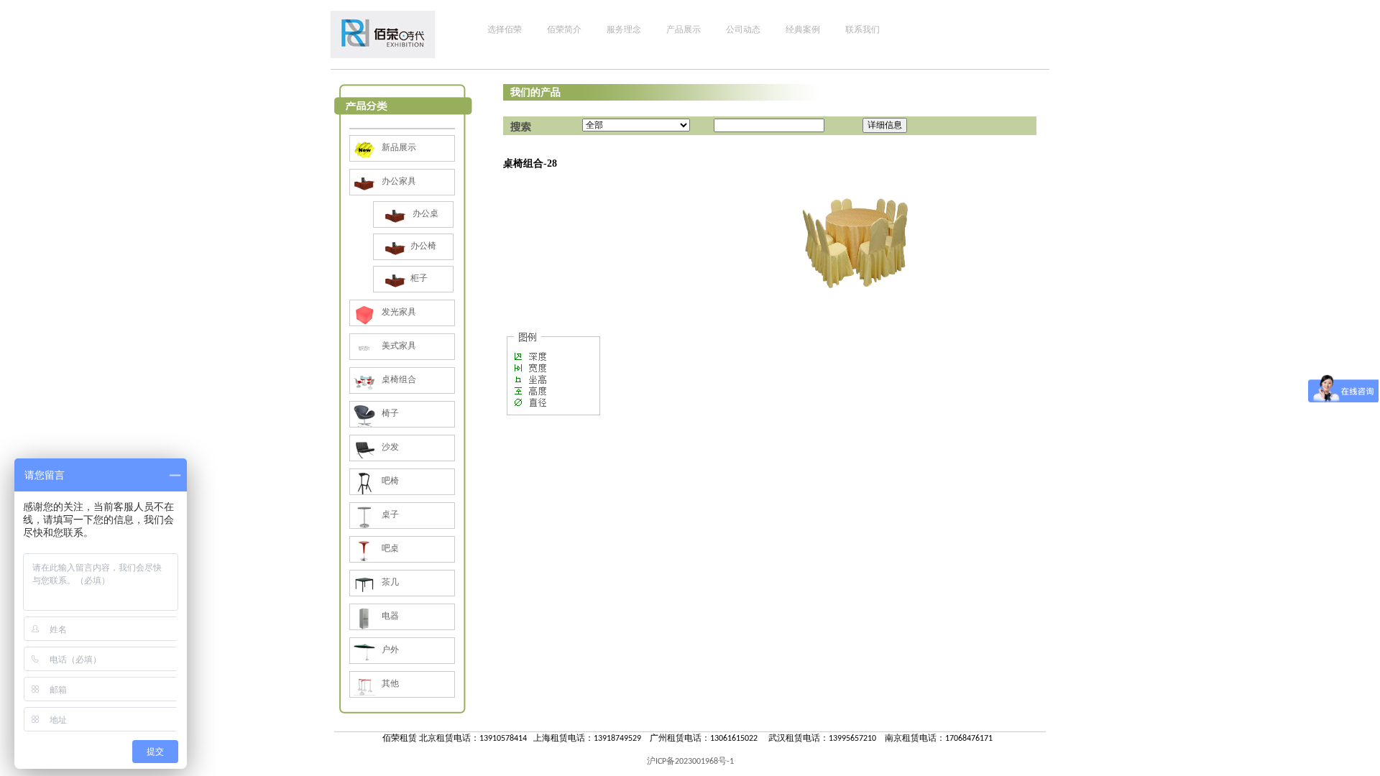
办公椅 (423, 246)
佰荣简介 (564, 29)
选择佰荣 (504, 29)
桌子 (389, 514)
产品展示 (683, 29)
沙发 (389, 447)
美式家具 (398, 346)
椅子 (389, 413)
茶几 (389, 582)
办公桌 (424, 213)
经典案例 (803, 29)
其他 (389, 683)
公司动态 (743, 29)
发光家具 (398, 312)
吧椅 (389, 481)
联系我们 (862, 29)
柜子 (419, 278)
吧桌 (389, 548)
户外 (389, 650)
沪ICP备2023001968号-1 (690, 761)
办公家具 (398, 181)
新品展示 (398, 147)
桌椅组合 (398, 379)
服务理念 (624, 29)
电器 (389, 616)
